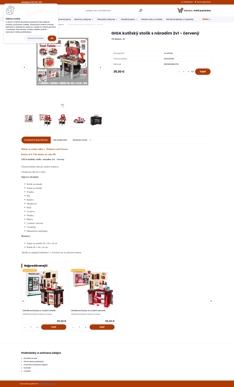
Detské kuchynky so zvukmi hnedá (39, 310)
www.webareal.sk (47, 383)
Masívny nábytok (82, 19)
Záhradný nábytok (106, 19)
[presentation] (24, 67)
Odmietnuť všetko (35, 38)
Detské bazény (128, 19)
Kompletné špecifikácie (36, 140)
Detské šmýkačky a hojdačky (180, 19)
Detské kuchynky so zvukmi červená (88, 310)
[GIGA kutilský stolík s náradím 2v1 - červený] (62, 61)
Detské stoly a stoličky (151, 19)
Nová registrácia (204, 2)
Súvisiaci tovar (82, 140)
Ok (52, 38)
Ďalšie (206, 19)
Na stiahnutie (60, 140)
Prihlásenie (188, 2)
